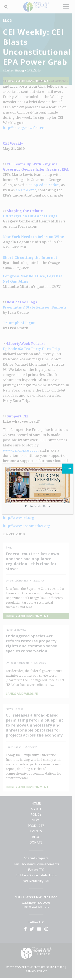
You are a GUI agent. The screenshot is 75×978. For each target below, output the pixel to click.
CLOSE (68, 468)
